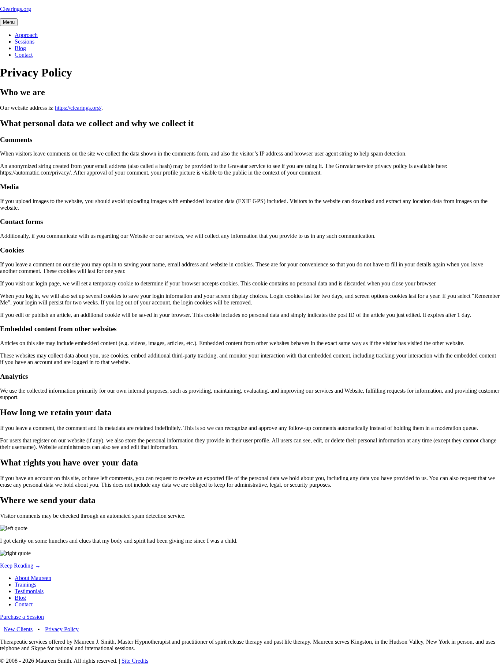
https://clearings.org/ (78, 108)
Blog (20, 48)
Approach (26, 35)
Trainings (25, 584)
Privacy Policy (62, 629)
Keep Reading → (20, 565)
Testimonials (29, 591)
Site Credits (135, 661)
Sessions (24, 41)
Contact (24, 55)
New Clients (18, 629)
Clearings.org (15, 9)
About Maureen (33, 578)
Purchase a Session (22, 617)
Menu (9, 22)
